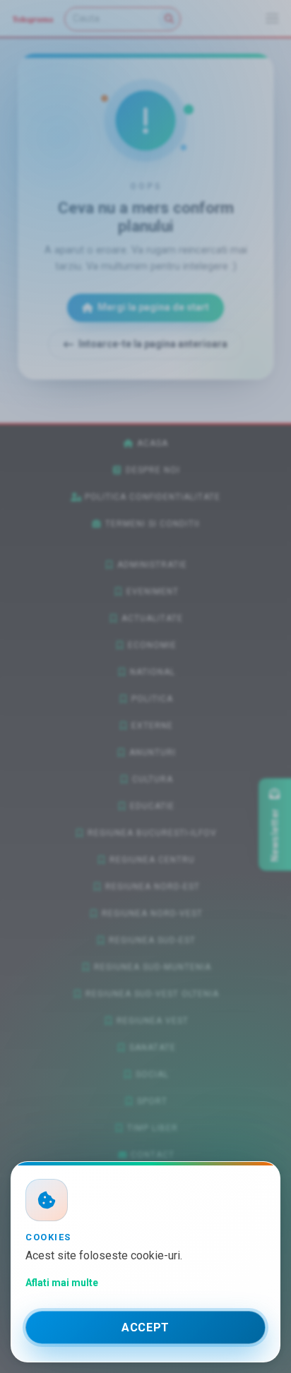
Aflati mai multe (61, 1282)
